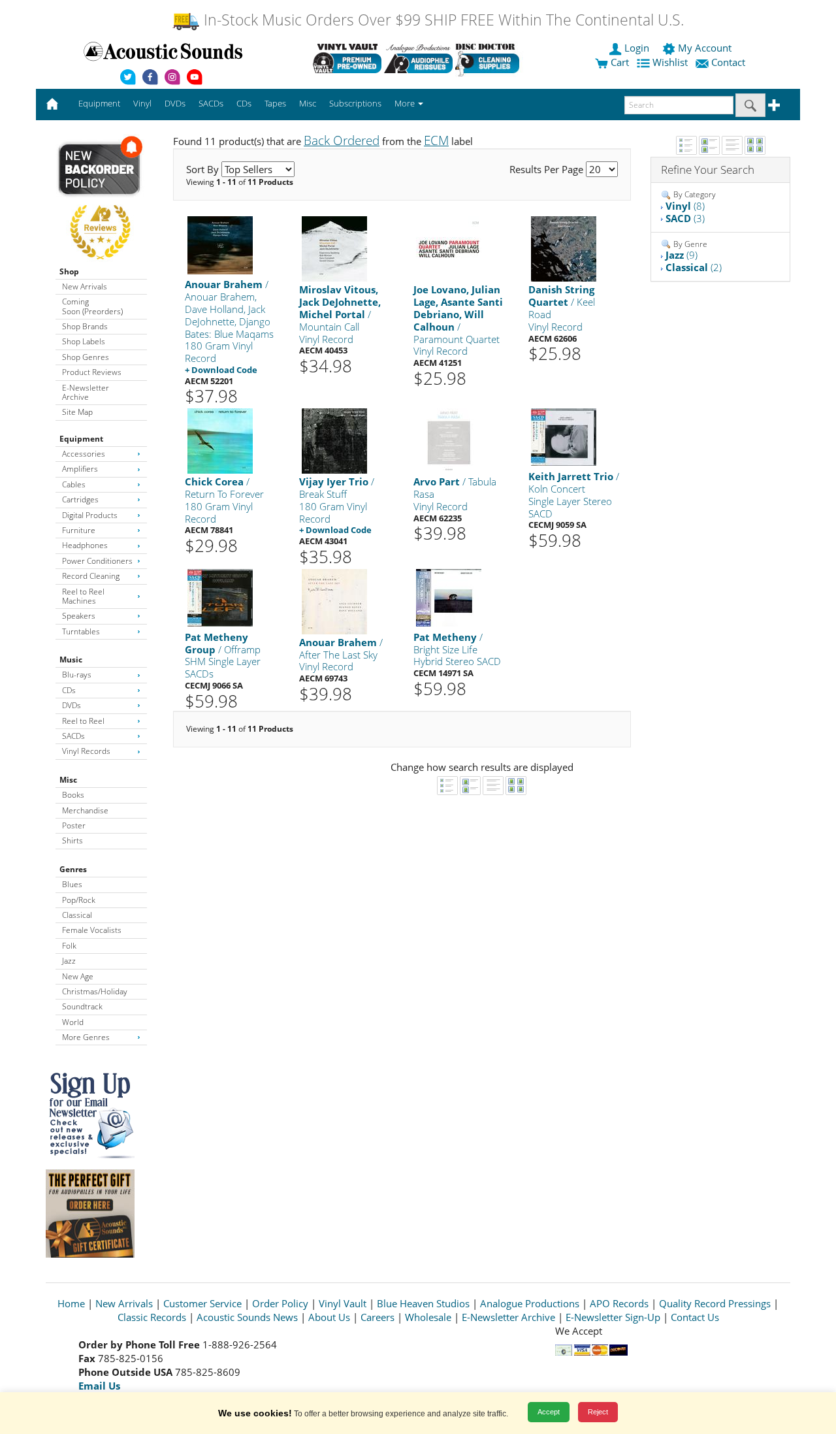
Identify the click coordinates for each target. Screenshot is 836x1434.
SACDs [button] (211, 103)
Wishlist (670, 62)
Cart (618, 62)
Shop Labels (83, 341)
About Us (329, 1317)
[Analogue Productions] (418, 58)
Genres (73, 869)
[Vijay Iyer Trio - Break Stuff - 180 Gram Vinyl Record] (334, 440)
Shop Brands (85, 326)
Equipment (81, 438)
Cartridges (80, 499)
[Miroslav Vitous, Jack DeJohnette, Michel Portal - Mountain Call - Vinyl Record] (334, 248)
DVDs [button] (175, 103)
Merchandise (85, 810)
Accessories (83, 453)
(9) (682, 254)
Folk (69, 945)
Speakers (78, 615)
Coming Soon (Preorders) (92, 306)
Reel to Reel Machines (83, 596)
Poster (74, 825)
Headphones (85, 545)
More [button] (405, 103)
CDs (69, 690)
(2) (694, 267)
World (73, 1022)
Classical (77, 915)
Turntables (81, 631)
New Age (77, 976)
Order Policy (280, 1303)
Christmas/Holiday (94, 991)
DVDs (71, 705)
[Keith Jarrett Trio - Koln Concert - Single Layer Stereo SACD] (563, 436)
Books (73, 794)
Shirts (72, 840)
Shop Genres (85, 357)
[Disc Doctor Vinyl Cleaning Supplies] (489, 58)
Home (71, 1303)
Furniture (78, 530)
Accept (549, 1412)
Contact (728, 62)
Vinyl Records (86, 751)
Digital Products (90, 515)
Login (637, 47)
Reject (598, 1412)
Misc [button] (307, 103)
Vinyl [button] (142, 103)
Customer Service (202, 1303)
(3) (685, 218)
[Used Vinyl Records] (347, 58)
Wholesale (428, 1317)
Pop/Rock (78, 899)
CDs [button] (243, 103)
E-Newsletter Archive (85, 392)
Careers (377, 1317)
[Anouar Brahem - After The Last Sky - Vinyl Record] (334, 600)
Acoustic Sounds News (247, 1317)
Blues (72, 884)
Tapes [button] (275, 103)
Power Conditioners (97, 560)
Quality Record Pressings (715, 1303)
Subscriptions (355, 103)
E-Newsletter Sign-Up (613, 1317)
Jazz (69, 960)
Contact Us (695, 1317)
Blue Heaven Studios (423, 1303)
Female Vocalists (91, 930)
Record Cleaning (91, 575)
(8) (685, 205)
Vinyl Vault (342, 1303)
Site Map (77, 411)
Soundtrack (82, 1006)
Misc (68, 779)
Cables (74, 484)
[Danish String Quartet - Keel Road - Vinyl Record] (563, 248)
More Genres (86, 1037)
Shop (69, 271)
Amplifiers (80, 468)
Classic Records (152, 1317)
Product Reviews (91, 372)
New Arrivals (84, 286)
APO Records (619, 1303)
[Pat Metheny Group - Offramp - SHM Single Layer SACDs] (220, 596)
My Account (704, 47)
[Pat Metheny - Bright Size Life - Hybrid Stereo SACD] (448, 596)
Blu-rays (76, 674)
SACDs (73, 735)
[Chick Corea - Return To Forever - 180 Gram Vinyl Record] (220, 440)
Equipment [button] (99, 103)
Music (70, 659)
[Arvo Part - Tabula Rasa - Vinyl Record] (448, 440)
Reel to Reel (83, 720)
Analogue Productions (529, 1303)
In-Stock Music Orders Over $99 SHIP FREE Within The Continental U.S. (442, 20)
